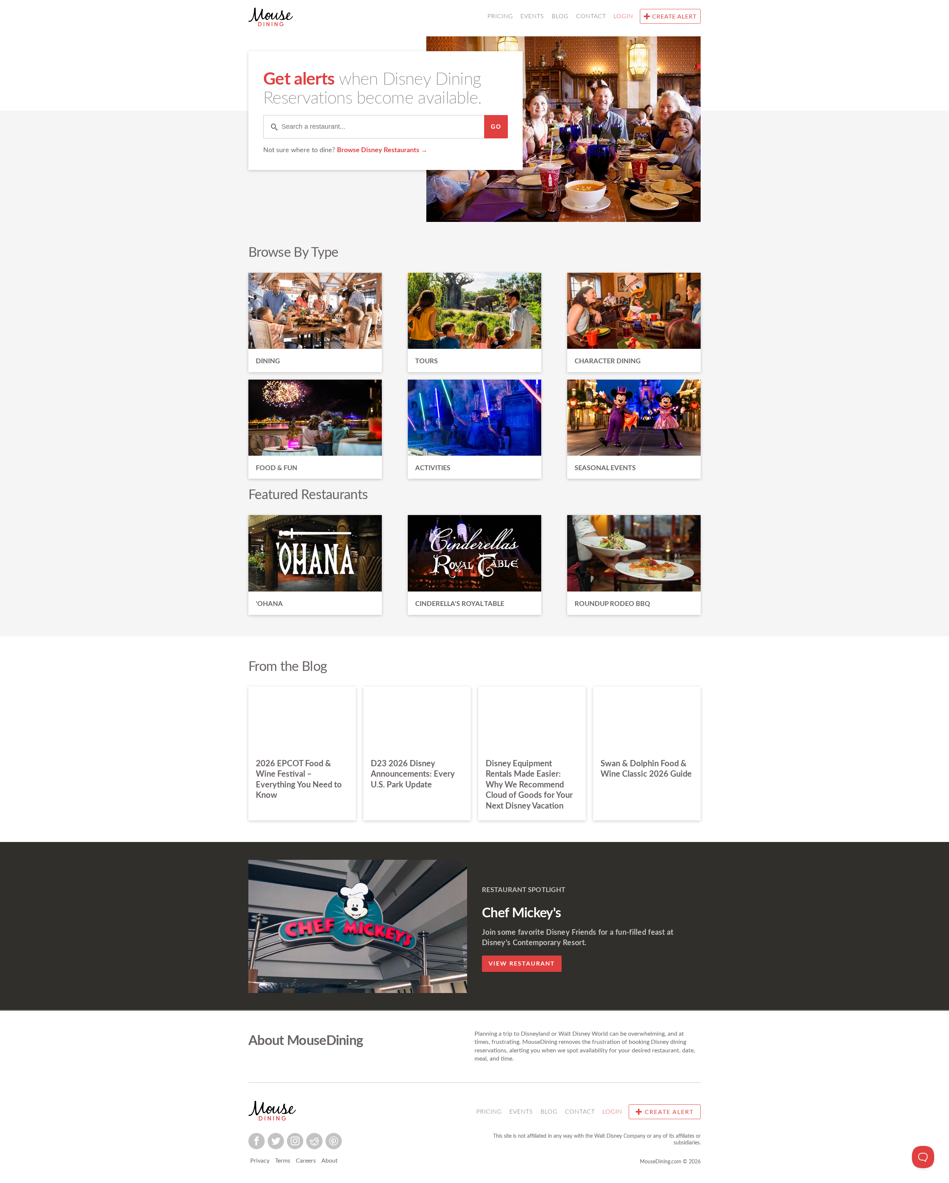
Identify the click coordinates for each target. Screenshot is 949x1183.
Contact (591, 16)
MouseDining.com (660, 1161)
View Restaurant (522, 964)
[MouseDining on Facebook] (256, 1141)
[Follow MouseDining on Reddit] (314, 1141)
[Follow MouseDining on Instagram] (295, 1141)
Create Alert (673, 17)
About (329, 1161)
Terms (282, 1161)
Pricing (500, 16)
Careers (306, 1161)
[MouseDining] (270, 18)
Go (496, 127)
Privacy (260, 1161)
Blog (560, 16)
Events (532, 16)
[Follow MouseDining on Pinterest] (333, 1141)
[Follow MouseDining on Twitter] (276, 1141)
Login (623, 16)
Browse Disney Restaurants (379, 150)
